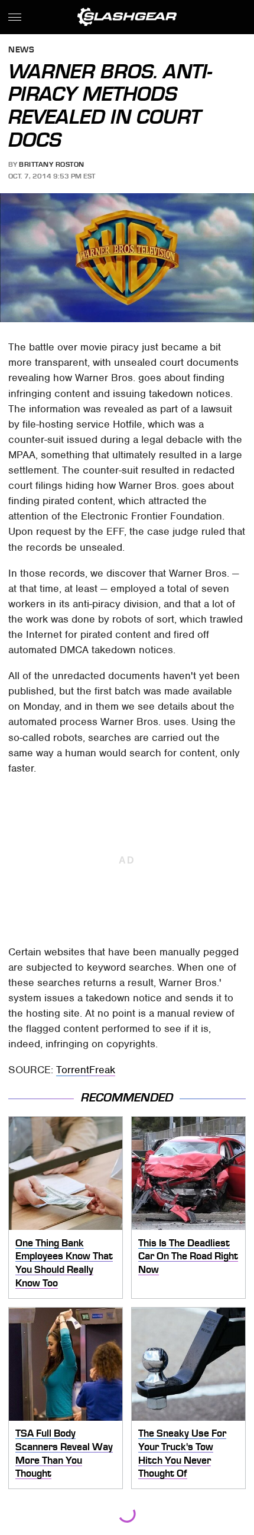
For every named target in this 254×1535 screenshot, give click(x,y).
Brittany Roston (51, 164)
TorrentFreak (85, 1069)
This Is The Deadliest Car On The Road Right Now (188, 1256)
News (21, 50)
